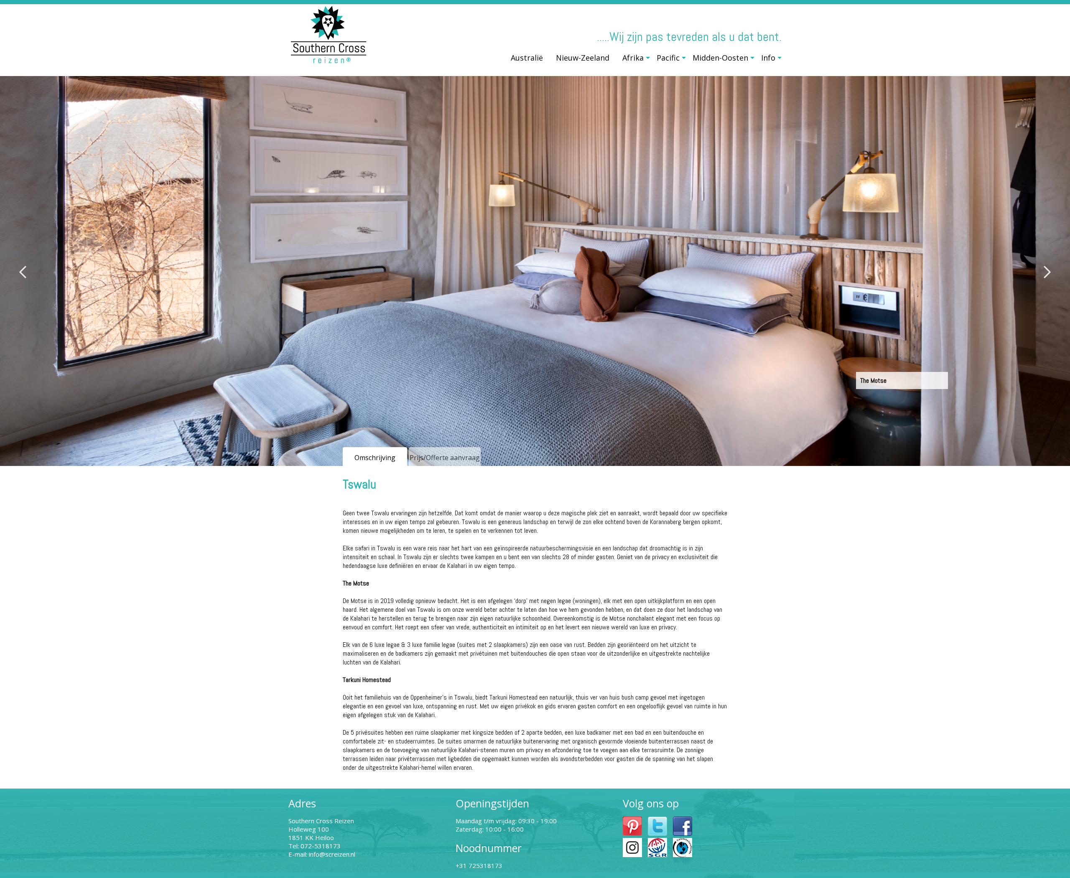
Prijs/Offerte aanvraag (445, 457)
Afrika (633, 58)
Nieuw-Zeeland (582, 58)
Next (1047, 272)
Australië (527, 58)
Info (768, 58)
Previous (23, 272)
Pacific (668, 58)
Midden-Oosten (720, 58)
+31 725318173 (479, 865)
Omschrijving (374, 457)
